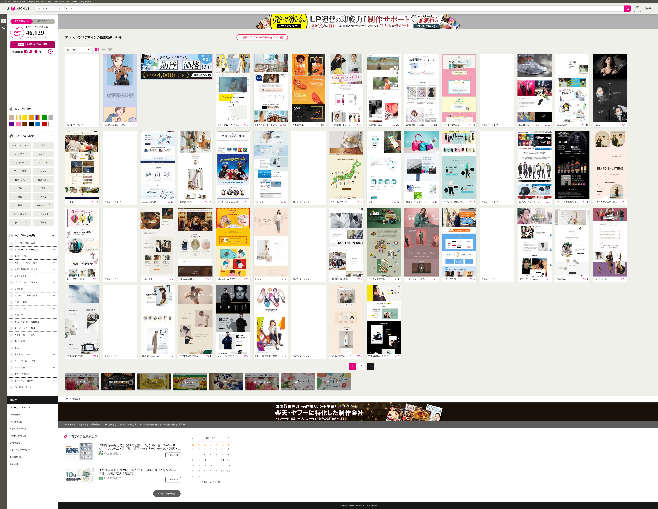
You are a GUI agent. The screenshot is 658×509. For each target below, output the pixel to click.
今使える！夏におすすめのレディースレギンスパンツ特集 (455, 202)
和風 (43, 145)
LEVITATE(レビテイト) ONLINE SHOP (530, 125)
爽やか (43, 197)
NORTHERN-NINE (339, 279)
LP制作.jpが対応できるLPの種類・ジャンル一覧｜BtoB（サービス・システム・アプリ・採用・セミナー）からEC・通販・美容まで (140, 447)
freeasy (258, 279)
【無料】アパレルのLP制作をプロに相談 (262, 37)
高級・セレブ (43, 205)
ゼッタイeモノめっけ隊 (228, 202)
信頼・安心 (20, 180)
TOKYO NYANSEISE (378, 356)
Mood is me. (562, 279)
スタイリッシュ (20, 222)
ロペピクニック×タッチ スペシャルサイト (229, 125)
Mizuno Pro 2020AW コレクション (229, 356)
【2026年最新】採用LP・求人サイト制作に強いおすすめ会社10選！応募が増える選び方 (138, 471)
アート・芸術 (20, 171)
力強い (20, 188)
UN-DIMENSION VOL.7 (115, 125)
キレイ (43, 171)
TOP (67, 399)
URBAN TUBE (375, 125)
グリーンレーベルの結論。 (417, 279)
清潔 (20, 197)
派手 (43, 188)
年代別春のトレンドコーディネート (342, 125)
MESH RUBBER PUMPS (266, 356)
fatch (370, 202)
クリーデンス (450, 279)
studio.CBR (147, 279)
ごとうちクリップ (339, 202)
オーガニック (20, 214)
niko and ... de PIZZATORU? (229, 279)
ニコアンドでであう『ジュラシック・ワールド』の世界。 (379, 279)
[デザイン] (96, 49)
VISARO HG (298, 125)
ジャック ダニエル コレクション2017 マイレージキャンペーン (568, 202)
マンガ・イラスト (20, 145)
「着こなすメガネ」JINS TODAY (606, 202)
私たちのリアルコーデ (341, 356)
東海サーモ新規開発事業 (417, 202)
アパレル (259, 202)
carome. (598, 125)
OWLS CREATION (75, 356)
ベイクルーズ (601, 279)
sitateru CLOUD (149, 202)
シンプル (43, 162)
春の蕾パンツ (186, 202)
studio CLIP (562, 125)
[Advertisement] (32, 80)
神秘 (20, 205)
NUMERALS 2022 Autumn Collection (191, 356)
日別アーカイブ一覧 (211, 482)
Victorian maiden (187, 279)
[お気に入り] (109, 49)
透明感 (43, 222)
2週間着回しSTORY (415, 125)
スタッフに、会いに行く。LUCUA (78, 279)
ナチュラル (43, 214)
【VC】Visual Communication (530, 279)
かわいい (43, 154)
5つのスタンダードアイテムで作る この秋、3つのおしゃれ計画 (266, 125)
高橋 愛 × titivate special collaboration (153, 356)
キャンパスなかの (452, 125)
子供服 (70, 202)
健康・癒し (43, 180)
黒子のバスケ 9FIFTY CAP (530, 202)
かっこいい (20, 154)
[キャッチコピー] (103, 49)
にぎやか (20, 162)
